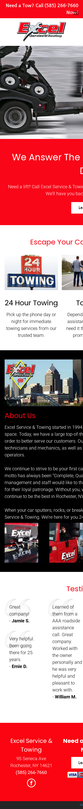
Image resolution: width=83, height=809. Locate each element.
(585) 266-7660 (61, 5)
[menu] (76, 13)
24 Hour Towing (31, 303)
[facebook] (31, 783)
